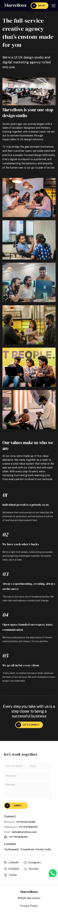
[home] (15, 5)
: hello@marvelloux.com (24, 831)
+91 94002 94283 (25, 821)
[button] (53, 5)
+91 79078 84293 (28, 826)
